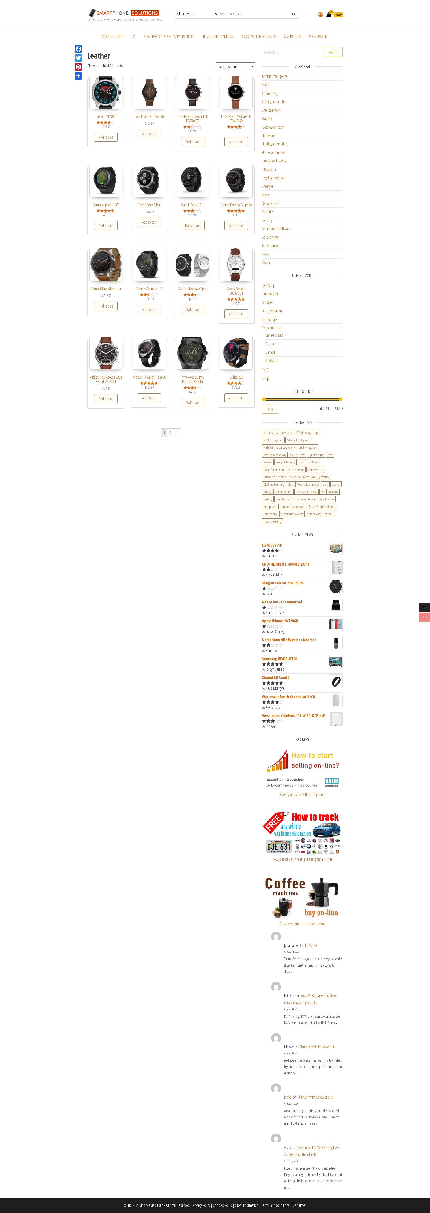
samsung (333, 491)
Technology (269, 319)
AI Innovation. (284, 432)
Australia (271, 360)
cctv (303, 454)
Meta (290, 484)
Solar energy (270, 237)
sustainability (314, 514)
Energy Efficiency (285, 462)
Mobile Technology (308, 484)
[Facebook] (78, 49)
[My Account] (320, 14)
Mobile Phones (113, 36)
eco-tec (268, 462)
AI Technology (303, 432)
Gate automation (273, 127)
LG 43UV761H (308, 945)
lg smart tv (324, 477)
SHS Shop (268, 285)
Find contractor (272, 327)
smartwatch (299, 506)
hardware (313, 462)
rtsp (323, 491)
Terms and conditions (275, 1205)
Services (267, 302)
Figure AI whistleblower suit (317, 1046)
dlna (329, 454)
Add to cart (106, 137)
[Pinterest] (78, 66)
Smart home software (276, 228)
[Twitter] (78, 58)
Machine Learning (274, 484)
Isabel (288, 1097)
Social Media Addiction (321, 506)
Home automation (273, 152)
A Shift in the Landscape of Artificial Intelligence (290, 447)
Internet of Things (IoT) (302, 477)
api (316, 432)
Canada (270, 352)
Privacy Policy (201, 1205)
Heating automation (274, 144)
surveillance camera (292, 514)
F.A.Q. (265, 370)
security (268, 499)
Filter (270, 409)
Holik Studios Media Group (145, 1205)
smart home (282, 499)
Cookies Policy (222, 1205)
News (266, 194)
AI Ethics (268, 432)
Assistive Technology (275, 454)
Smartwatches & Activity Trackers (169, 36)
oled (325, 484)
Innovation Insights (274, 161)
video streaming (272, 521)
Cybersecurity (316, 454)
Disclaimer (299, 1205)
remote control (283, 491)
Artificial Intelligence (275, 76)
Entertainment (271, 110)
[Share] (78, 75)
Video (266, 254)
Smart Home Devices (304, 499)
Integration (269, 169)
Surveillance (270, 245)
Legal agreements (273, 178)
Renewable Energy (306, 491)
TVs (133, 36)
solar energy (270, 514)
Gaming (267, 118)
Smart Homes (327, 499)
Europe (270, 343)
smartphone (270, 506)
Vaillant (328, 514)
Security (267, 220)
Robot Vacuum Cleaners (259, 36)
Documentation (272, 311)
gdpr (301, 462)
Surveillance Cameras (217, 36)
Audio (265, 84)
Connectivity (270, 93)
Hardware (268, 135)
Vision (266, 262)
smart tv (285, 506)
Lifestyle (267, 186)
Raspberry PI (270, 203)
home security (316, 469)
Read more (192, 225)
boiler (293, 454)
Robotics (268, 211)
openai (336, 484)
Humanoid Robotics (275, 477)
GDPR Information (246, 1205)
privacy (267, 491)
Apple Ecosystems (273, 440)
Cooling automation (274, 101)
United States (274, 335)
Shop (265, 378)
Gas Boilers (292, 36)
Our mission (270, 294)
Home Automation (274, 469)
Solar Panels (318, 36)
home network (296, 469)
